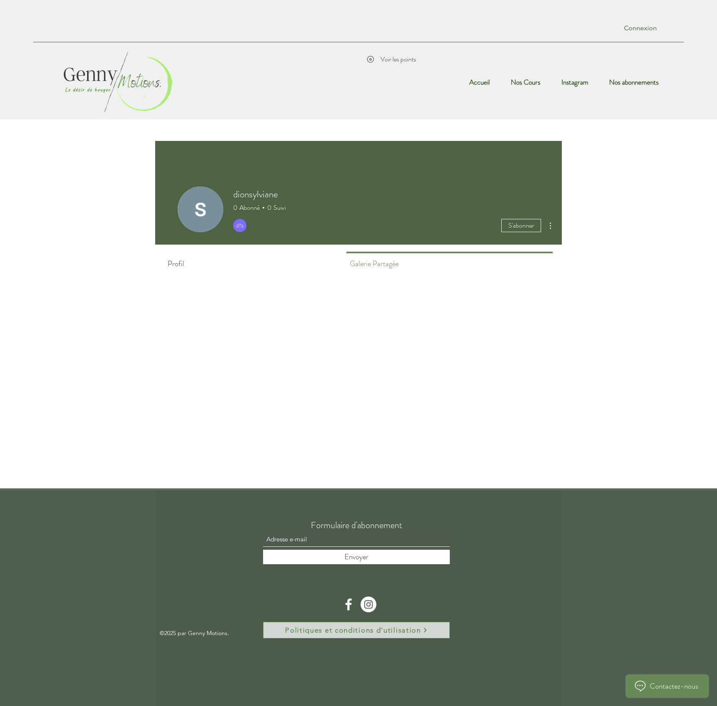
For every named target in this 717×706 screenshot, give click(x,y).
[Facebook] (348, 604)
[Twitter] (368, 604)
